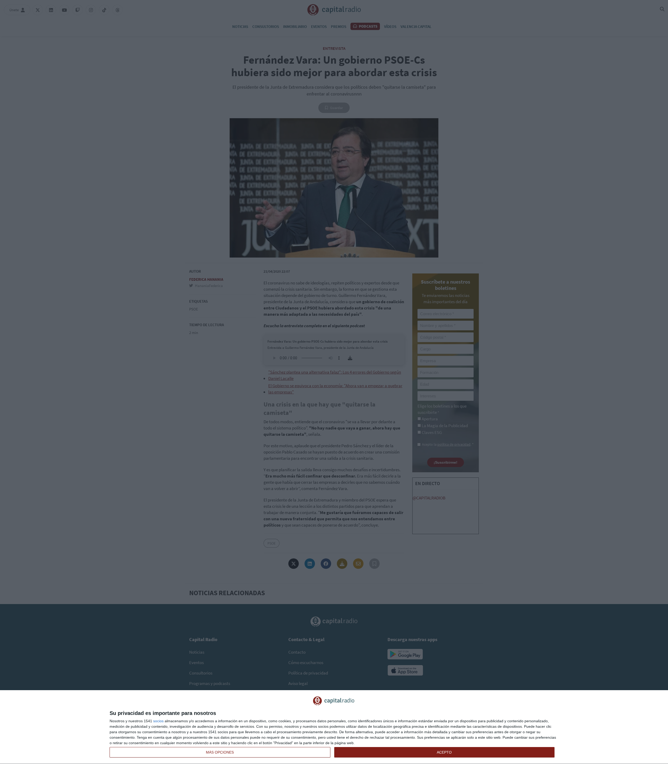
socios (158, 721)
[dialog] (334, 727)
